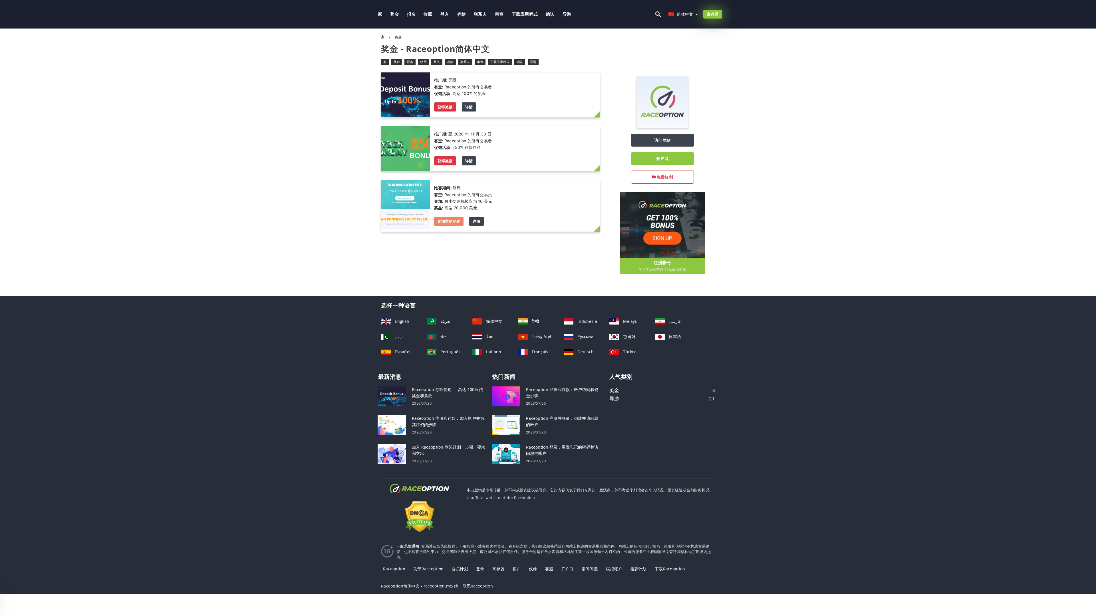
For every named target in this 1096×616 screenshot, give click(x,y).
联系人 (480, 14)
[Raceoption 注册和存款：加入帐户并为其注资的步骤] (392, 424)
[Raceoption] (662, 126)
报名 (411, 14)
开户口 (662, 158)
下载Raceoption (670, 569)
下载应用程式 (525, 14)
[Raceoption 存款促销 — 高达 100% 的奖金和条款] (392, 396)
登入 (444, 14)
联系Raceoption (478, 586)
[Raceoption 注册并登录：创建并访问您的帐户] (506, 424)
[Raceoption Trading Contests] (405, 205)
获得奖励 (445, 107)
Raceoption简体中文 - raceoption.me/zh (419, 586)
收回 (428, 14)
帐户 (517, 569)
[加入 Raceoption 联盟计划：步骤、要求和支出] (392, 453)
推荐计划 (638, 569)
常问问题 (590, 569)
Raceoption (394, 569)
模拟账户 (614, 569)
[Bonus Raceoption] (405, 94)
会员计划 (460, 569)
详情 (469, 107)
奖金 (394, 14)
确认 (550, 14)
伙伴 (533, 569)
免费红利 (664, 177)
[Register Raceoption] (662, 224)
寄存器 (713, 14)
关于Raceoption (428, 569)
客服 (549, 569)
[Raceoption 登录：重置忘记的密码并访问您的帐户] (506, 453)
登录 (480, 569)
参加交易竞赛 (449, 221)
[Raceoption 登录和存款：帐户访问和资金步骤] (506, 396)
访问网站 (662, 140)
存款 (461, 14)
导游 (567, 14)
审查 (499, 14)
